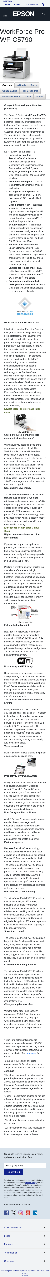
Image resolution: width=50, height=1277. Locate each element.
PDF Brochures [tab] (30, 91)
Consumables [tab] (9, 91)
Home (7, 4)
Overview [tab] (7, 85)
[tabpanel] (25, 620)
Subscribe (13, 1172)
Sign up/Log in (32, 4)
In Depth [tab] (21, 85)
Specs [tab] (33, 85)
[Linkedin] (35, 1213)
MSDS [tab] (28, 96)
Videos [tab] (39, 96)
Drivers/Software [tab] (11, 96)
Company (9, 1261)
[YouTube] (28, 1213)
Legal (7, 1236)
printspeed (31, 1053)
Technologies (10, 1253)
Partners (8, 1244)
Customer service (12, 1227)
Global (17, 4)
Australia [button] (7, 1)
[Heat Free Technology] (25, 307)
